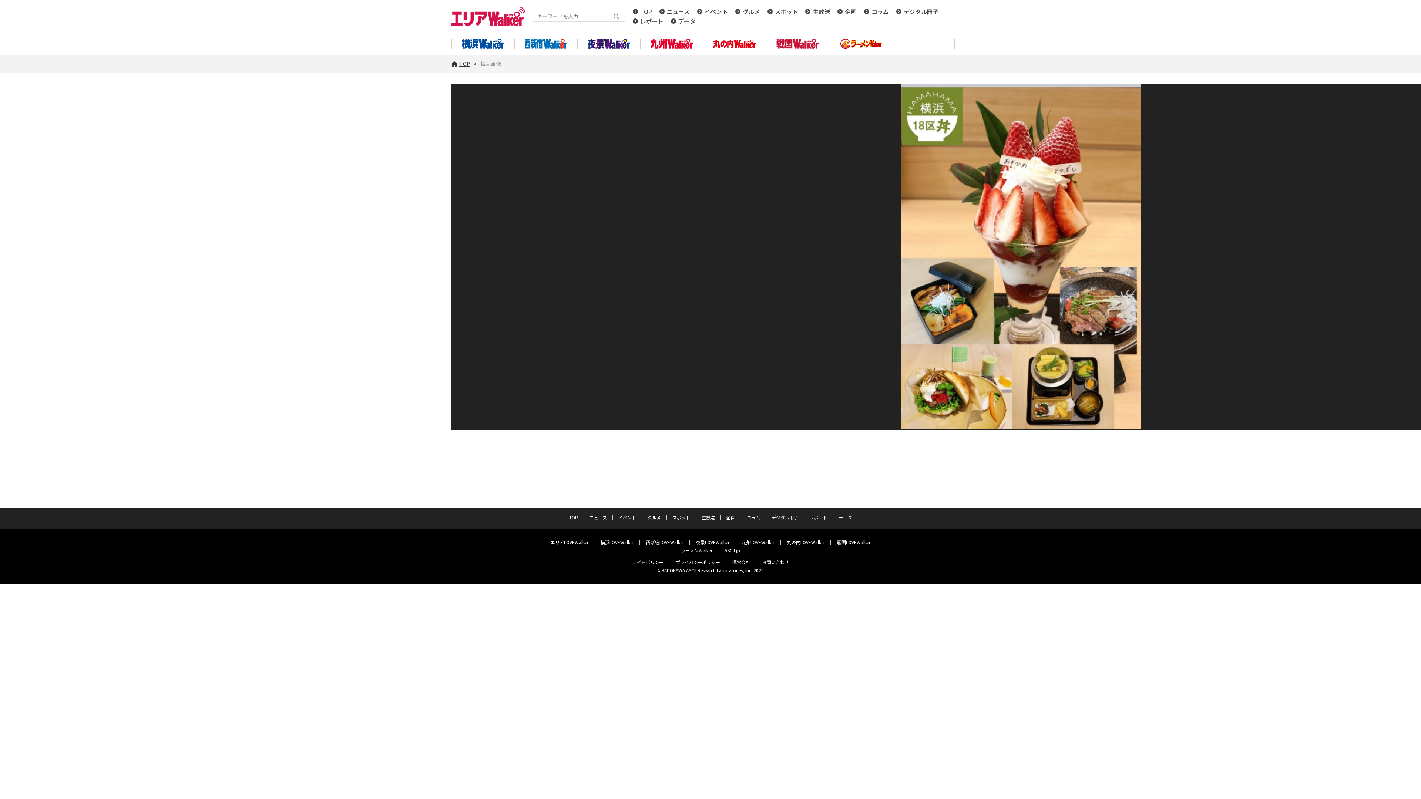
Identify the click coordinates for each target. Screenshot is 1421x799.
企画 (850, 11)
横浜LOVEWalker (617, 542)
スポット (786, 11)
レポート (652, 21)
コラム (880, 11)
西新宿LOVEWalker (665, 542)
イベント (716, 11)
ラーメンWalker (696, 550)
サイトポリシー (648, 562)
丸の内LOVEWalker (806, 542)
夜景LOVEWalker (712, 542)
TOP (646, 11)
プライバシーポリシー (698, 562)
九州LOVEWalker (758, 542)
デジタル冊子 (921, 11)
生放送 (821, 11)
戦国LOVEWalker (853, 542)
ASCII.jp (732, 550)
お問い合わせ (775, 562)
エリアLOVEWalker (569, 542)
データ (687, 21)
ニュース (678, 11)
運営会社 (741, 562)
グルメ (751, 11)
